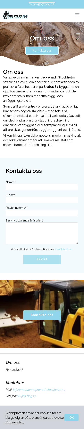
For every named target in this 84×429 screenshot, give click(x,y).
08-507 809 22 (44, 4)
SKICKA (42, 259)
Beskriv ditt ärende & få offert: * (25, 220)
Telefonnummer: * (17, 207)
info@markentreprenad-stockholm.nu (39, 390)
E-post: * (11, 194)
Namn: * (11, 182)
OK (71, 417)
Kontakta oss (42, 50)
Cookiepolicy (14, 422)
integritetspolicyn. (64, 249)
